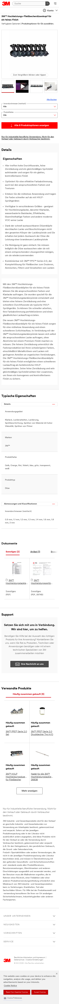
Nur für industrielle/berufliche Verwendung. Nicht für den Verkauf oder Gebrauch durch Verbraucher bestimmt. (27, 138)
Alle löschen (52, 100)
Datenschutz (19, 960)
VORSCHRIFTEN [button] (13, 933)
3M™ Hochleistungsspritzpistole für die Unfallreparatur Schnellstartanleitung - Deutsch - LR (42, 582)
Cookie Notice (10, 986)
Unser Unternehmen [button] (17, 916)
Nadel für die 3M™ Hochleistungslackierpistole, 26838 (42, 777)
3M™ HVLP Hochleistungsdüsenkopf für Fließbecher (17, 777)
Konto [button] (50, 11)
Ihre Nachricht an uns (32, 664)
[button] (12, 998)
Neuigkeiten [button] (12, 925)
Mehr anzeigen (29, 791)
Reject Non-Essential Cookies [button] (17, 992)
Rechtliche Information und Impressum (29, 957)
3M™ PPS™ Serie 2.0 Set (16, 733)
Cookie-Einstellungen (34, 960)
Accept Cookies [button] (40, 992)
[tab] (13, 552)
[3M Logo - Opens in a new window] (6, 3)
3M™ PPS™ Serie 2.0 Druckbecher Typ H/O (42, 733)
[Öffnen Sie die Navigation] (55, 4)
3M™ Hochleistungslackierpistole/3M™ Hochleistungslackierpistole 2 (17, 582)
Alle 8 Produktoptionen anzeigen (31, 125)
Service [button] (9, 942)
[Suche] (47, 3)
